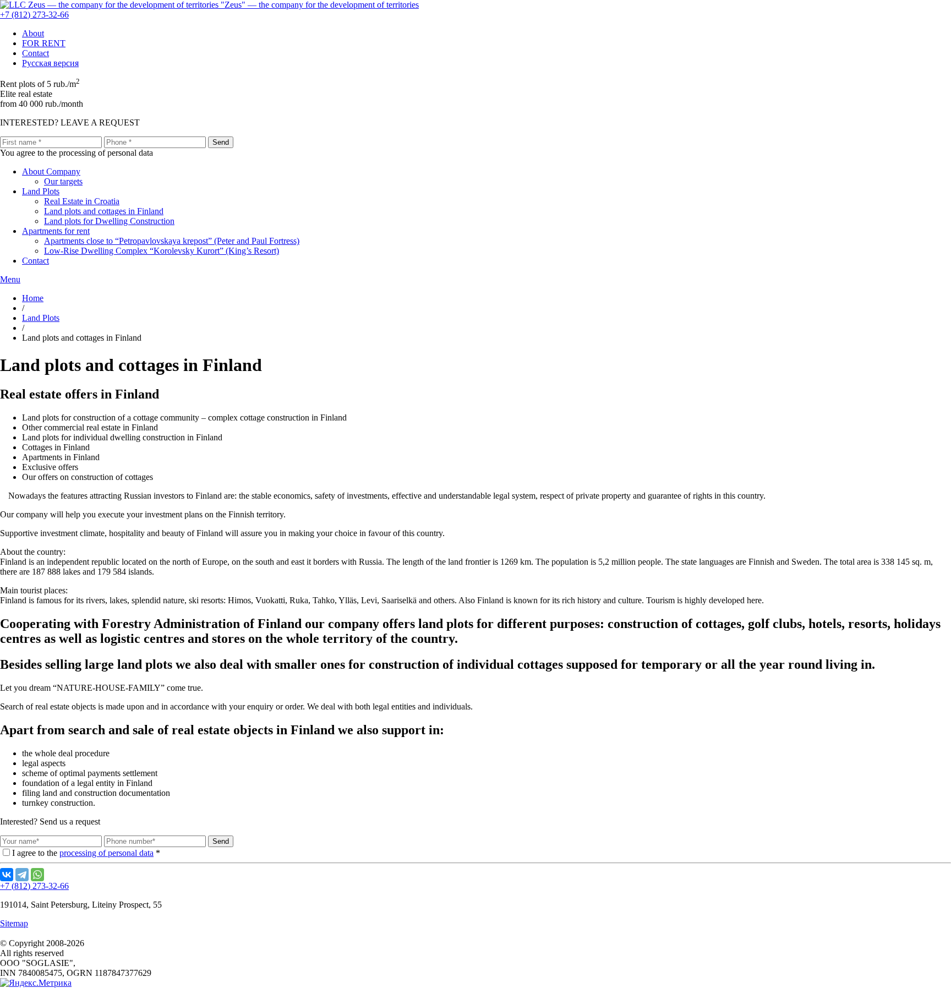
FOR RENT (43, 43)
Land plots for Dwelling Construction (109, 221)
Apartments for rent (56, 231)
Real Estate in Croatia (81, 201)
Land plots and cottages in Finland (103, 211)
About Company (51, 171)
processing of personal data (106, 853)
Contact (35, 53)
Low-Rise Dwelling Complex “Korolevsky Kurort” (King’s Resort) (161, 250)
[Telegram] (22, 874)
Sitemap (14, 923)
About (33, 33)
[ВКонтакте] (6, 874)
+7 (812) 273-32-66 (34, 14)
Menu (10, 279)
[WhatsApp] (37, 874)
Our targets (63, 181)
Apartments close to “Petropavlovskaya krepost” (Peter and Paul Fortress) (171, 240)
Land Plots (40, 191)
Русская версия (50, 63)
